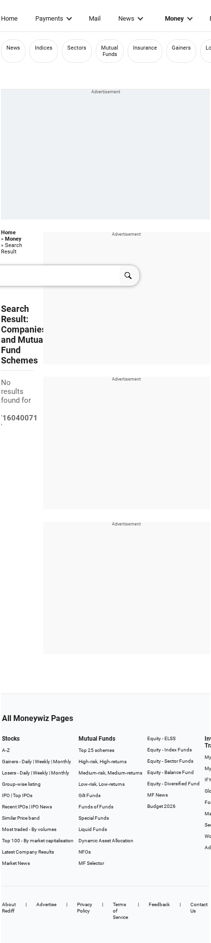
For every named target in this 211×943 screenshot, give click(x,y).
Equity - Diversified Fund (173, 783)
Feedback (159, 904)
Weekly (42, 761)
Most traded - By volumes (29, 829)
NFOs (85, 852)
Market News (16, 863)
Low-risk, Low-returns (102, 784)
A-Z (6, 750)
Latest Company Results (28, 852)
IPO (6, 795)
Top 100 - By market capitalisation (38, 840)
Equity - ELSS (161, 738)
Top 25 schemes (96, 750)
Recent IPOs (15, 807)
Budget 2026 (161, 806)
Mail (95, 18)
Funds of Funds (96, 807)
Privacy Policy (84, 907)
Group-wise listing (21, 784)
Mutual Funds (109, 51)
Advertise (46, 904)
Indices (44, 48)
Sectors (76, 48)
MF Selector (91, 863)
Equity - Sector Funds (170, 761)
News (126, 18)
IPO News (41, 807)
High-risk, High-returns (103, 761)
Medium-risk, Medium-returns (110, 773)
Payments (49, 18)
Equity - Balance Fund (170, 772)
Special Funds (94, 818)
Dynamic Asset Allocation (106, 840)
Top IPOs (22, 795)
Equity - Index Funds (169, 750)
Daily (27, 761)
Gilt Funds (90, 795)
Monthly (62, 761)
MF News (157, 795)
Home (9, 18)
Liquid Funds (93, 829)
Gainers (181, 48)
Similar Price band (21, 818)
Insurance (145, 48)
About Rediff (9, 907)
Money (174, 18)
